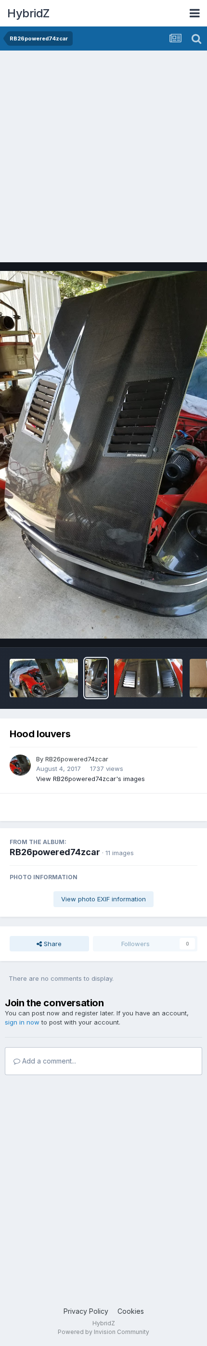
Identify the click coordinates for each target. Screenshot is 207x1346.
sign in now (22, 1022)
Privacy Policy (86, 1311)
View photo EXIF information (103, 899)
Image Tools (167, 630)
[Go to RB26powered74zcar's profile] (20, 765)
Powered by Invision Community (103, 1331)
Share (52, 944)
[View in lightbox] (103, 455)
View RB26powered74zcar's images (90, 778)
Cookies (130, 1311)
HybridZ (28, 13)
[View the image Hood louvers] (44, 678)
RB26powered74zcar (76, 759)
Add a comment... (48, 1061)
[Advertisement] (103, 158)
